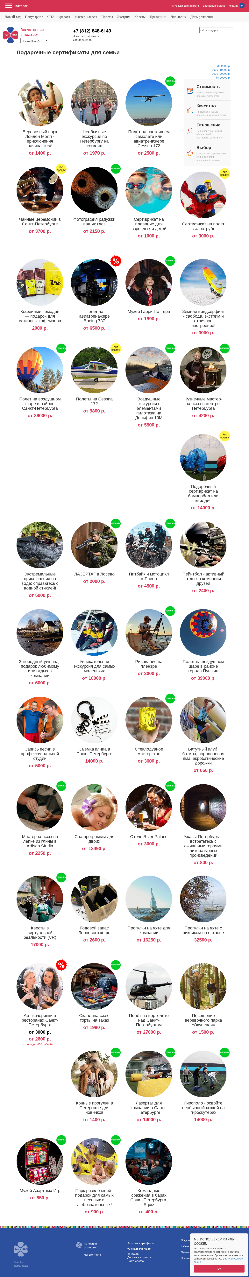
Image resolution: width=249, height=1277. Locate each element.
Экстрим (123, 17)
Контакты (133, 1253)
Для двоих (178, 17)
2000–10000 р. (221, 70)
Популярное (34, 17)
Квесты (140, 17)
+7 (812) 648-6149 (92, 30)
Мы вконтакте (92, 1254)
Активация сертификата (185, 5)
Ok (219, 1268)
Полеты (107, 17)
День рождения (201, 17)
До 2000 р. (224, 66)
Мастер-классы (85, 17)
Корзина (236, 5)
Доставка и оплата (214, 5)
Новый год (13, 17)
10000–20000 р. (220, 73)
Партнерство (135, 1260)
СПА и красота (58, 17)
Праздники (158, 17)
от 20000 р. (223, 77)
